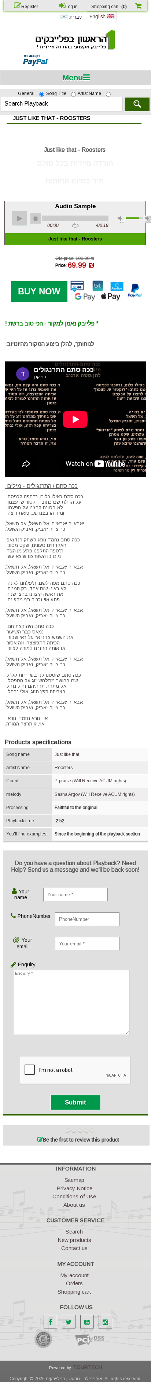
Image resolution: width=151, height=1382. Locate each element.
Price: (61, 265)
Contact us (74, 1248)
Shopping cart (74, 1292)
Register (29, 6)
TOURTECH (87, 1367)
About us (74, 1205)
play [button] (19, 218)
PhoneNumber (26, 916)
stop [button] (35, 218)
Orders (74, 1283)
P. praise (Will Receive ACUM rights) (90, 780)
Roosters (64, 767)
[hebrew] (70, 20)
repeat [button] (75, 225)
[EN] (102, 20)
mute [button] (121, 219)
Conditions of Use (74, 1196)
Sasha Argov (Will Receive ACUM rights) (95, 794)
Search (137, 104)
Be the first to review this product (81, 1140)
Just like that (67, 754)
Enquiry (18, 964)
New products (74, 1240)
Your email (24, 943)
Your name (22, 894)
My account (74, 1275)
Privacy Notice (74, 1188)
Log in (71, 6)
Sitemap (74, 1180)
